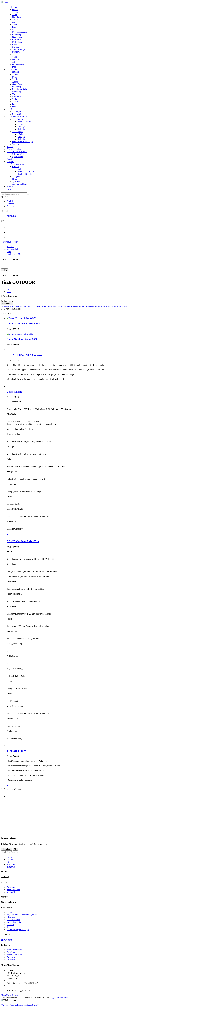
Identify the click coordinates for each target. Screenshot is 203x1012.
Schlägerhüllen (18, 154)
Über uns (11, 917)
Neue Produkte (13, 889)
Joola (14, 14)
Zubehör (10, 161)
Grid (9, 289)
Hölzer (12, 69)
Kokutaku (16, 39)
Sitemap (10, 924)
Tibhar (15, 12)
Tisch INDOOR (25, 174)
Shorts (20, 124)
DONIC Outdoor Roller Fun (23, 541)
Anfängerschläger (20, 184)
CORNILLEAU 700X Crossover (25, 354)
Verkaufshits (12, 892)
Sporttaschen (17, 156)
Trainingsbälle (18, 111)
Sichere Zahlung (14, 919)
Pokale (10, 186)
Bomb (15, 27)
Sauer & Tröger (19, 49)
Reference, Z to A (120, 306)
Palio (14, 44)
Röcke (20, 134)
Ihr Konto (7, 939)
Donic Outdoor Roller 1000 (22, 339)
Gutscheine (11, 959)
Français (10, 206)
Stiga (14, 54)
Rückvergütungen (14, 954)
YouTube (11, 864)
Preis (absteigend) (88, 306)
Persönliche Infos (14, 949)
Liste (9, 291)
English (10, 201)
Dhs (14, 67)
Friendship (16, 34)
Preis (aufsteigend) (72, 306)
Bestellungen (12, 952)
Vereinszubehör (16, 164)
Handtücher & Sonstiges (22, 141)
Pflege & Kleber (14, 149)
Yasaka (15, 57)
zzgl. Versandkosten (59, 997)
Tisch (16, 169)
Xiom (14, 22)
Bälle (11, 109)
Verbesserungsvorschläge (18, 929)
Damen (17, 131)
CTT (14, 29)
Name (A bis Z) (42, 306)
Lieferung (11, 912)
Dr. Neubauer (18, 64)
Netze (14, 179)
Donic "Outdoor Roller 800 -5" (24, 323)
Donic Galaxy (14, 391)
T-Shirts (21, 129)
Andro (15, 19)
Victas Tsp (16, 92)
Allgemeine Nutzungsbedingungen (22, 914)
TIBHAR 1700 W (17, 751)
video (9, 189)
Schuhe (10, 146)
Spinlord (16, 52)
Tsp (13, 62)
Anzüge (21, 126)
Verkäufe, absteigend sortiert (13, 306)
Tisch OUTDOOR (26, 171)
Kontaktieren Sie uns (16, 922)
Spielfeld (16, 181)
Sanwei (15, 47)
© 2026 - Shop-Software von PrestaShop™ (20, 1005)
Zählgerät (16, 176)
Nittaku (15, 59)
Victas (15, 24)
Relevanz (7, 304)
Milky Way (17, 42)
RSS (9, 862)
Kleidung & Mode (17, 116)
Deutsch (10, 204)
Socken (15, 144)
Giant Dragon (18, 37)
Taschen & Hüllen (17, 151)
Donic (15, 9)
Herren (17, 119)
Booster (10, 159)
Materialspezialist (19, 32)
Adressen (11, 957)
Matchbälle (17, 114)
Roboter (15, 166)
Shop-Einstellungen (9, 995)
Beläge (12, 7)
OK (4, 270)
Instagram (11, 867)
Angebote (11, 887)
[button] (6, 242)
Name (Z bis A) (56, 306)
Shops (9, 927)
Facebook (11, 857)
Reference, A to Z (104, 306)
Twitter (10, 859)
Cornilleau (16, 17)
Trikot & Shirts (24, 121)
